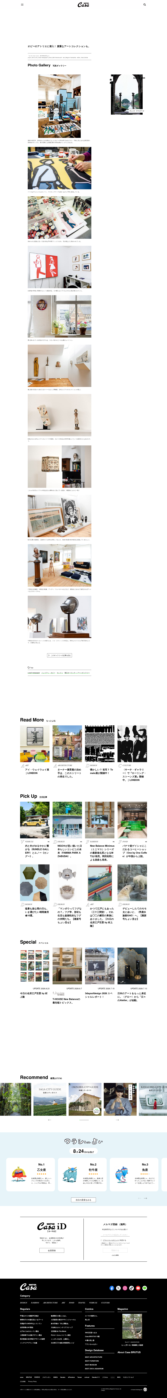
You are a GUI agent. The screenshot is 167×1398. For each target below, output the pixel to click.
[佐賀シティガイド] (49, 1099)
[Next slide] (117, 1120)
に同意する (114, 1240)
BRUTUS (29, 1377)
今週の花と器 (89, 1340)
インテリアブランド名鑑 (28, 1343)
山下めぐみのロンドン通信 (29, 1331)
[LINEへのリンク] (144, 1288)
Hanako (62, 1377)
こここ (113, 1377)
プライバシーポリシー (110, 1240)
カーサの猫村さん (91, 1316)
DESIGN (23, 1303)
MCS (118, 1377)
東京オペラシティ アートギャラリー (77, 673)
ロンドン (60, 673)
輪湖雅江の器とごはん (58, 1316)
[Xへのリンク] (118, 1288)
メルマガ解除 (115, 1255)
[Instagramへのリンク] (125, 1288)
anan (21, 1377)
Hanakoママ (96, 1377)
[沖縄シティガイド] (85, 1099)
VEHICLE (93, 1303)
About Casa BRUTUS (129, 1352)
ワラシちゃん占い (91, 1344)
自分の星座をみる (83, 1199)
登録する (115, 1250)
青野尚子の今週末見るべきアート (31, 1320)
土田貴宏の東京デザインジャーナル (63, 1320)
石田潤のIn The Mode (58, 1331)
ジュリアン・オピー (48, 673)
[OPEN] (22, 5)
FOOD (71, 1303)
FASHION (35, 1303)
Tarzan (79, 1377)
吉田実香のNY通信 (26, 1327)
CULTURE (105, 1303)
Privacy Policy (32, 1381)
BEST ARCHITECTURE (93, 1357)
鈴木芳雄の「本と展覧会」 (60, 1323)
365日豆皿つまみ (91, 1332)
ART (63, 1303)
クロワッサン (47, 1377)
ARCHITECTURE (50, 1303)
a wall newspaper (34, 673)
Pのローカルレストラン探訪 (61, 1335)
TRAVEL (81, 1303)
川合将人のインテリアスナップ (62, 1327)
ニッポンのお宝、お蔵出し (60, 1339)
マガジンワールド (128, 1377)
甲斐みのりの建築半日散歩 (29, 1316)
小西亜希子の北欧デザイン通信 (31, 1335)
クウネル (105, 1377)
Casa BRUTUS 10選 (92, 1336)
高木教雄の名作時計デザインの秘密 (32, 1339)
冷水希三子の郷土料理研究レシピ (62, 1343)
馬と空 (87, 1320)
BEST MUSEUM (91, 1365)
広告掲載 (23, 1381)
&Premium (71, 1377)
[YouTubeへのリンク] (138, 1288)
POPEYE (37, 1377)
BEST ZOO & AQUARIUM (94, 1369)
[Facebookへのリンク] (111, 1288)
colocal (86, 1377)
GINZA (55, 1377)
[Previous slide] (49, 1120)
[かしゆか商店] (120, 1099)
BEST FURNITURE (92, 1361)
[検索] (145, 5)
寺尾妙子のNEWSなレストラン (31, 1323)
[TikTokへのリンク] (131, 1288)
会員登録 (52, 1250)
